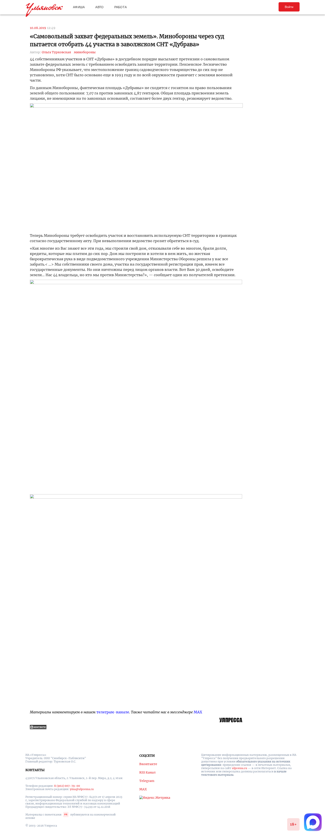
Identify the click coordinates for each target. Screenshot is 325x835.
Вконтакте (148, 764)
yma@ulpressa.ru (82, 789)
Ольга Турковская (56, 52)
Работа (120, 7)
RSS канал (147, 772)
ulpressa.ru (239, 768)
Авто (99, 7)
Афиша (79, 7)
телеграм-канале (112, 712)
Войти (289, 7)
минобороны (85, 52)
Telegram (146, 781)
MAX (198, 712)
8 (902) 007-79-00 (67, 785)
